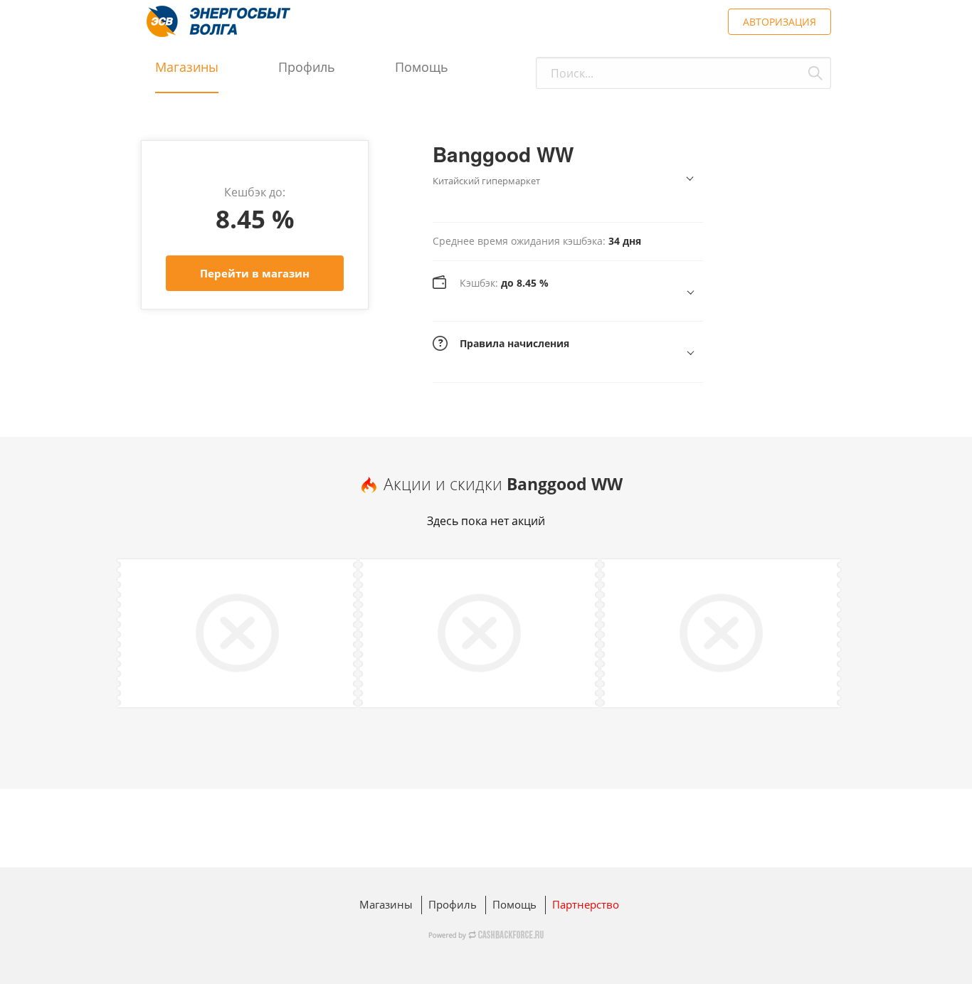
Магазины (186, 66)
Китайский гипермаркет (486, 180)
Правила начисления (514, 343)
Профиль (306, 66)
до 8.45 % (504, 283)
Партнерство (585, 904)
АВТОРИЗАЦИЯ (779, 21)
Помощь (421, 66)
